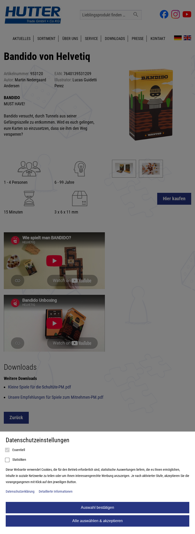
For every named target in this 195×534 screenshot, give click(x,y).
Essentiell (18, 450)
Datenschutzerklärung (20, 492)
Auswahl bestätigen (97, 507)
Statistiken (19, 460)
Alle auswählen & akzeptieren (97, 521)
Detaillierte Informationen (56, 492)
